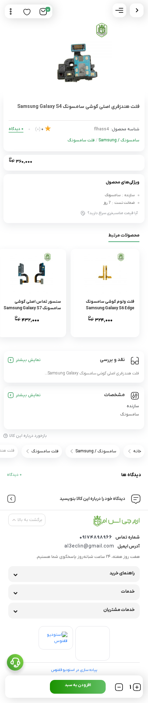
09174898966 (96, 537)
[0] (43, 12)
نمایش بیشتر (28, 360)
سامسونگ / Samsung (118, 140)
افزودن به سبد (78, 685)
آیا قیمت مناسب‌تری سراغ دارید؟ (113, 213)
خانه (137, 451)
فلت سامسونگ (81, 140)
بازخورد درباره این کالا (28, 436)
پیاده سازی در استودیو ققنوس (74, 669)
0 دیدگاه (14, 475)
